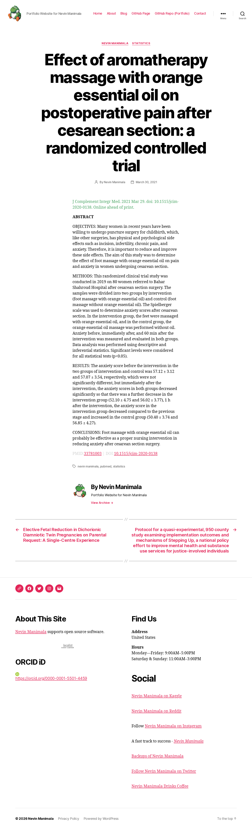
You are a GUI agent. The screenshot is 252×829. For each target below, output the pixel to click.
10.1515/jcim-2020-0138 (136, 453)
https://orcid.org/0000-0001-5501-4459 (51, 678)
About (111, 13)
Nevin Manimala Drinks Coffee (160, 786)
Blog (123, 13)
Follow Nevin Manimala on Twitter (164, 771)
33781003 (93, 453)
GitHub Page (141, 13)
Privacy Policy (68, 819)
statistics (119, 466)
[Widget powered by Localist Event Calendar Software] (68, 646)
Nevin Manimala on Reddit (156, 711)
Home (97, 13)
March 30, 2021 (146, 182)
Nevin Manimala (115, 43)
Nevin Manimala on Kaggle (157, 696)
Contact (200, 13)
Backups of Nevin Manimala (158, 756)
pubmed (105, 466)
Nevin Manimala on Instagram (173, 726)
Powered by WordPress (101, 819)
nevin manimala (88, 466)
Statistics (141, 43)
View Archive (102, 503)
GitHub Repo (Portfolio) (172, 13)
